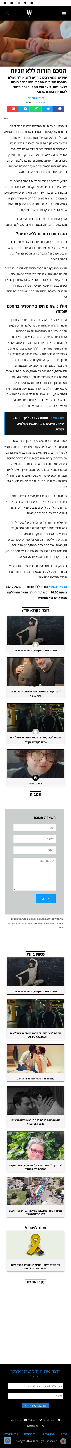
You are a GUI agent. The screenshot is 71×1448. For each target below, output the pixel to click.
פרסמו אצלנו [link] (11, 1434)
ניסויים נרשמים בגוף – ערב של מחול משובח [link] (35, 650)
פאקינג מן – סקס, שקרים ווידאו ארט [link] (35, 1078)
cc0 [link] (6, 118)
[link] (38, 3)
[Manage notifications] (63, 1441)
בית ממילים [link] (35, 783)
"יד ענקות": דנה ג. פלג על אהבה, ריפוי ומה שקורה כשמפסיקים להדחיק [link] (35, 1167)
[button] (64, 13)
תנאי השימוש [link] (20, 919)
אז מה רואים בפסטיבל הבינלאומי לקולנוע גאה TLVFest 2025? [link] (35, 1121)
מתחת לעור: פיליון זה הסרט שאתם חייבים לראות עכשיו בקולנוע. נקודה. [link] (35, 1034)
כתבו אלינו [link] (30, 1434)
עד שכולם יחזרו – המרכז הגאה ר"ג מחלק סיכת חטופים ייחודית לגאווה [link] (35, 1266)
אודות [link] (64, 1434)
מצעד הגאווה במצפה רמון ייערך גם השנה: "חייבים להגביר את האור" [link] (35, 1212)
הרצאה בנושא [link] (58, 587)
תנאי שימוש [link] (48, 1434)
